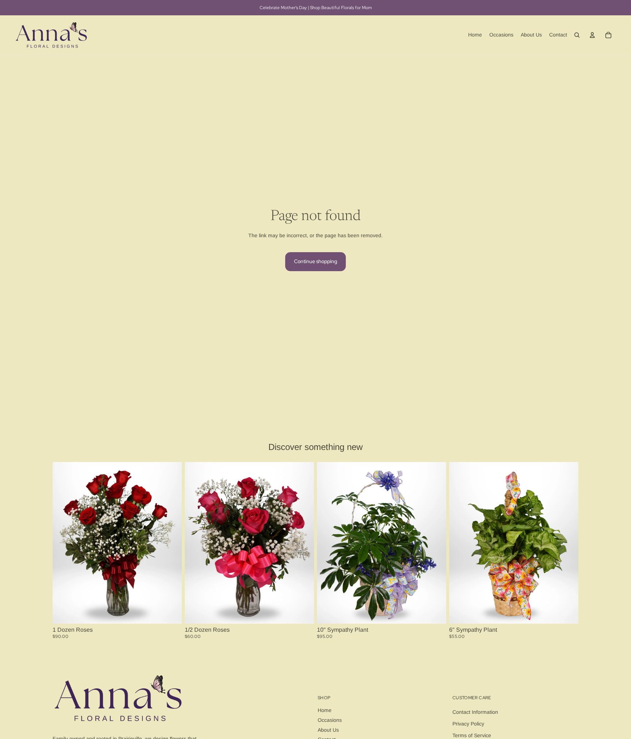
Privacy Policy (468, 724)
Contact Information (475, 712)
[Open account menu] (592, 35)
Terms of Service (471, 735)
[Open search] (577, 35)
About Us (328, 730)
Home (325, 710)
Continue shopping (315, 261)
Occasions (330, 720)
